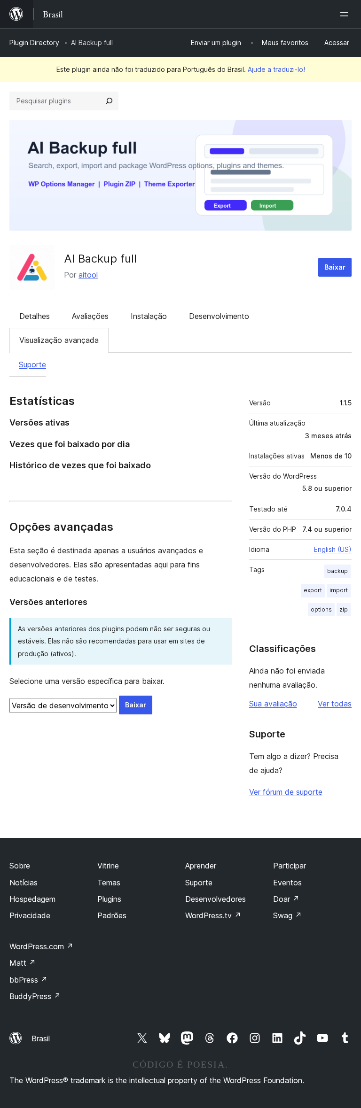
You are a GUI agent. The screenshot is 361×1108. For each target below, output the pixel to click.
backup (337, 570)
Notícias (23, 882)
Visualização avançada (59, 340)
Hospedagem (32, 899)
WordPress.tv (213, 915)
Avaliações (90, 316)
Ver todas (335, 703)
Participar (289, 865)
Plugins (109, 899)
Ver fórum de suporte (285, 792)
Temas (108, 882)
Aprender (200, 865)
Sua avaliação (273, 703)
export (313, 590)
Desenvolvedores (215, 899)
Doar (286, 899)
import (339, 590)
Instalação (149, 316)
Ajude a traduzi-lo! (276, 69)
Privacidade (29, 915)
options (321, 609)
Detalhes (34, 316)
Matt (22, 963)
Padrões (111, 915)
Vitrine (108, 865)
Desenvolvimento (219, 316)
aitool (88, 274)
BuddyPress (35, 996)
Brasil (40, 1038)
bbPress (28, 979)
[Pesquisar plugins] (109, 101)
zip (343, 609)
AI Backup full (100, 258)
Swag (287, 915)
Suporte (32, 364)
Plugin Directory (34, 42)
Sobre (19, 865)
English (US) (333, 549)
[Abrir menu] (346, 14)
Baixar (334, 267)
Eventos (287, 882)
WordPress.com (41, 946)
